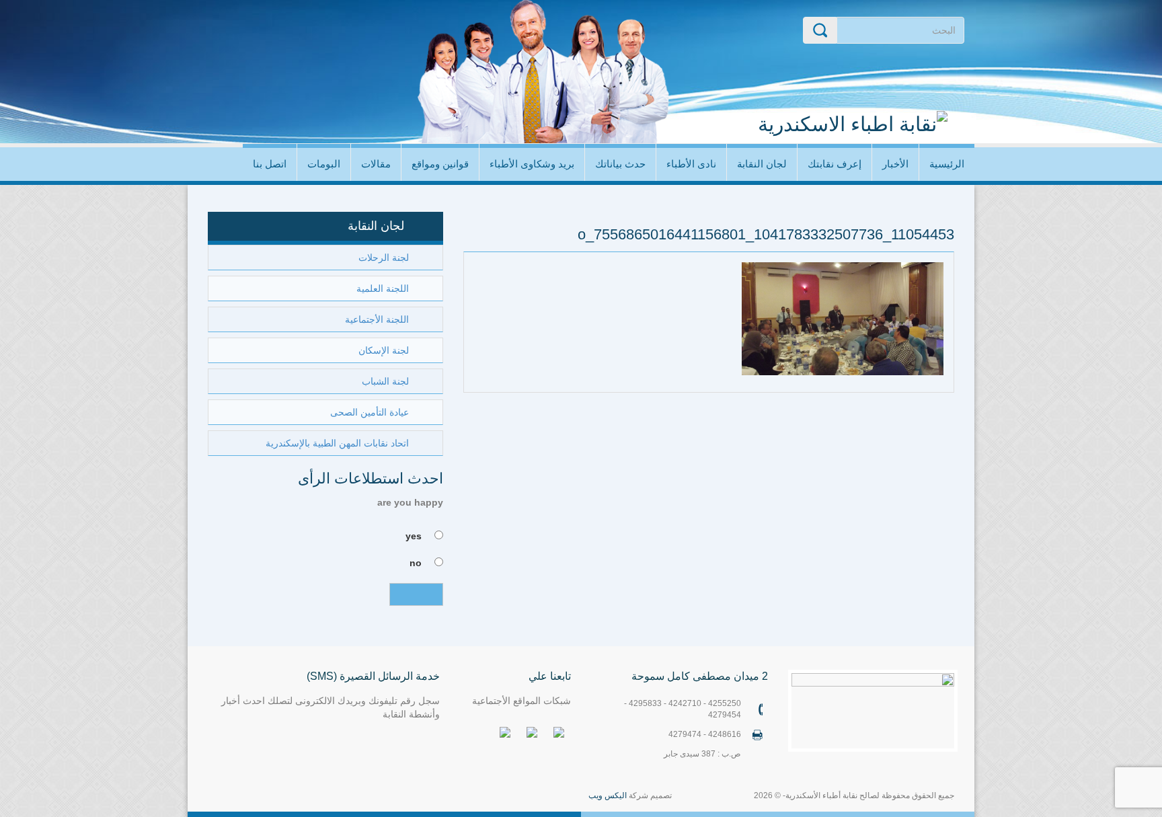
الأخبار (895, 163)
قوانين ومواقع (440, 163)
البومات (323, 163)
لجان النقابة (762, 163)
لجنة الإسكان (383, 350)
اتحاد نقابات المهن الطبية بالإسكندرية (337, 443)
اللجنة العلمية (382, 288)
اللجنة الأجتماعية (377, 319)
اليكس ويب (607, 795)
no (416, 562)
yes (413, 536)
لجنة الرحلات (383, 257)
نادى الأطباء (691, 163)
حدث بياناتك (620, 163)
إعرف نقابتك (834, 163)
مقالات (376, 163)
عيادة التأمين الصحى (369, 412)
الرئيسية (946, 163)
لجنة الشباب (385, 381)
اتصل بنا (269, 163)
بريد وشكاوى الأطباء (532, 163)
